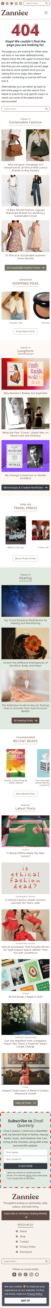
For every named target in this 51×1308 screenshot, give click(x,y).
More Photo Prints (25, 558)
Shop (23, 1236)
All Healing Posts (24, 720)
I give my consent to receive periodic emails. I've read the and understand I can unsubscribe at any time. (27, 1175)
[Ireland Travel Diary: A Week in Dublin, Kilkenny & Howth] (25, 1069)
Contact (24, 1241)
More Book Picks (25, 793)
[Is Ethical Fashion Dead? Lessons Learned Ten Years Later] (25, 878)
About (23, 1231)
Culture (25, 849)
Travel (25, 1087)
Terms (29, 1175)
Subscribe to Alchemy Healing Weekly (25, 1213)
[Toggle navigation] (46, 12)
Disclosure (26, 1252)
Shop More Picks (25, 331)
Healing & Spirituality (25, 1037)
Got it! (25, 1300)
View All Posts (23, 1103)
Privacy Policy (34, 1293)
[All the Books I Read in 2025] (25, 975)
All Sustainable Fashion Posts (24, 267)
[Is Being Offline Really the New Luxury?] (25, 831)
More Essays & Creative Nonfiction (24, 487)
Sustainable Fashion (25, 896)
